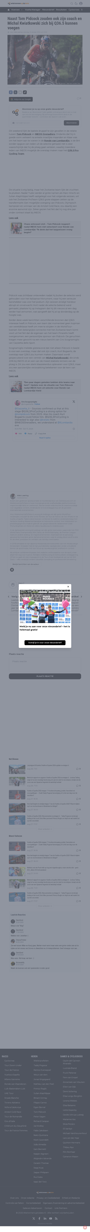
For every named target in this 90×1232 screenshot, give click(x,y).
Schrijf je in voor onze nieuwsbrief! (45, 643)
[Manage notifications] (85, 1227)
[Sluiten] (68, 586)
